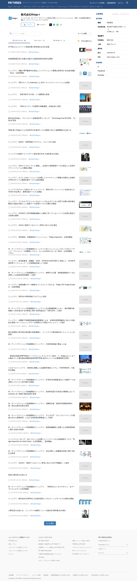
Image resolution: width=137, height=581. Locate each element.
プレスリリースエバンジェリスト (82, 547)
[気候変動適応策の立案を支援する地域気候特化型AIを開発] (50, 62)
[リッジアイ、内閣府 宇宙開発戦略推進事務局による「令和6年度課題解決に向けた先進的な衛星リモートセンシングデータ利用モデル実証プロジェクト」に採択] (50, 323)
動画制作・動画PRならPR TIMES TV (49, 544)
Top (9, 6)
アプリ (34, 6)
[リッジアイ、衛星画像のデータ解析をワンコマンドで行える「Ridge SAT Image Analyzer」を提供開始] (50, 288)
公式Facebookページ (104, 540)
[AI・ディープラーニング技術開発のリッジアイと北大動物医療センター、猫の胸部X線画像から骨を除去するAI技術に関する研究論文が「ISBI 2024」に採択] (50, 311)
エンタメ (42, 6)
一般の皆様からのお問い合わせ (100, 575)
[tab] (19, 40)
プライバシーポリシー (22, 575)
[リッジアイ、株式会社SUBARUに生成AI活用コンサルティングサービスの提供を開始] (50, 502)
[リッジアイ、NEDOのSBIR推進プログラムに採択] (50, 300)
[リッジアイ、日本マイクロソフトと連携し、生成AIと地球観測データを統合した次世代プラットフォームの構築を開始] (50, 169)
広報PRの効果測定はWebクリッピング (50, 554)
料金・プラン (12, 544)
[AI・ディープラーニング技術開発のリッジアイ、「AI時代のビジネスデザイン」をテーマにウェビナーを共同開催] (50, 490)
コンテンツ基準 (36, 575)
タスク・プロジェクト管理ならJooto (49, 560)
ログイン (121, 3)
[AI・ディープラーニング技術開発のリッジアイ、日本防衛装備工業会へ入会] (50, 347)
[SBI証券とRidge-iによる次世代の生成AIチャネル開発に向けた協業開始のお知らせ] (50, 133)
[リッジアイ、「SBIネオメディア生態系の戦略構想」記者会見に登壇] (50, 109)
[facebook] (54, 24)
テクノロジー (17, 6)
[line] (57, 24)
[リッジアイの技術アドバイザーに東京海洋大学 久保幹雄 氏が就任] (50, 157)
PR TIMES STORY (44, 540)
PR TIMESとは (13, 540)
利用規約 (45, 575)
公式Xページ (102, 549)
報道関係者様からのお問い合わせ (60, 575)
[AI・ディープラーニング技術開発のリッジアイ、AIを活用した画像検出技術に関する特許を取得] (50, 454)
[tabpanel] (50, 284)
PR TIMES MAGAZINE (45, 550)
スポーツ (99, 6)
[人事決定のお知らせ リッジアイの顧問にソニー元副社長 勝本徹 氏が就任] (50, 514)
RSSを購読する (86, 41)
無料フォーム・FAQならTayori (81, 540)
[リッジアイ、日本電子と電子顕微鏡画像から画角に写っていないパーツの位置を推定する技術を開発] (50, 216)
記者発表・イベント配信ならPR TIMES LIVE (51, 547)
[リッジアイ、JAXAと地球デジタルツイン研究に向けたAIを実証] (50, 228)
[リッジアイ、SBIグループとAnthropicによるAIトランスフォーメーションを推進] (50, 86)
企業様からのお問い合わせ (80, 575)
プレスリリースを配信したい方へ (18, 550)
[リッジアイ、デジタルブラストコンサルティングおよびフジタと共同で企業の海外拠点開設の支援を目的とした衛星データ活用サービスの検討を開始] (50, 204)
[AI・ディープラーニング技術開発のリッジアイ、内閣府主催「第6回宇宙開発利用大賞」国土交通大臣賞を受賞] (50, 407)
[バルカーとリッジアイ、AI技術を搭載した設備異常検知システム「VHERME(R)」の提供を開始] (50, 371)
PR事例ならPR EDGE (78, 544)
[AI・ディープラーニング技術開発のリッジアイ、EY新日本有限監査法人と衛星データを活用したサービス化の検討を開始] (50, 383)
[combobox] (84, 33)
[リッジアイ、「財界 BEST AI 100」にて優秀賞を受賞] (50, 97)
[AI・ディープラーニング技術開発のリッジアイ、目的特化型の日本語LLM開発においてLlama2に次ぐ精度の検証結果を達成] (50, 395)
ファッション (62, 6)
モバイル (27, 6)
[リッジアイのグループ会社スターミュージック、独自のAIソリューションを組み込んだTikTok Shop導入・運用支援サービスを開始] (50, 193)
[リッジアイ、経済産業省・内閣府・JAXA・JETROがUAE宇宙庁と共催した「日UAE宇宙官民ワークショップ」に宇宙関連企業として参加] (50, 264)
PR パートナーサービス (79, 550)
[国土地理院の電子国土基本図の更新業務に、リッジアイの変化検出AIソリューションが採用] (50, 335)
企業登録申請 (111, 3)
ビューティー (51, 6)
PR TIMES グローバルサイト (80, 554)
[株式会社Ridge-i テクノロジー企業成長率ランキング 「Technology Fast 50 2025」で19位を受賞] (50, 121)
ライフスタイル (74, 6)
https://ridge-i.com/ (113, 57)
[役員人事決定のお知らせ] (50, 478)
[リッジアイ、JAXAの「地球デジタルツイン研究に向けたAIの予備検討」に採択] (50, 466)
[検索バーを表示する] (127, 2)
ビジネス (85, 6)
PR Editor (41, 557)
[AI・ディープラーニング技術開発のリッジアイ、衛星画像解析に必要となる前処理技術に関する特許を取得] (50, 430)
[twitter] (50, 24)
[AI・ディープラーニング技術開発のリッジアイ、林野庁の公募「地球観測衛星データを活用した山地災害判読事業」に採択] (50, 276)
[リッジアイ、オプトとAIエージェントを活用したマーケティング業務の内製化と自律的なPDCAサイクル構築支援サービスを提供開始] (50, 181)
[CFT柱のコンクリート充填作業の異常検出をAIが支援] (50, 50)
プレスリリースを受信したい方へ (18, 547)
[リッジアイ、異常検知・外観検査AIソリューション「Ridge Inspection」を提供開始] (50, 240)
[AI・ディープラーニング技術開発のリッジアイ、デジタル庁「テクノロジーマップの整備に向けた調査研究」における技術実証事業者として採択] (50, 418)
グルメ (92, 6)
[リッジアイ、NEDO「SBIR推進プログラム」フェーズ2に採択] (50, 145)
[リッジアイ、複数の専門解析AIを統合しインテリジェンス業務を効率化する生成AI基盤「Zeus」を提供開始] (50, 74)
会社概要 (11, 575)
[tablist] (38, 40)
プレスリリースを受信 (97, 3)
